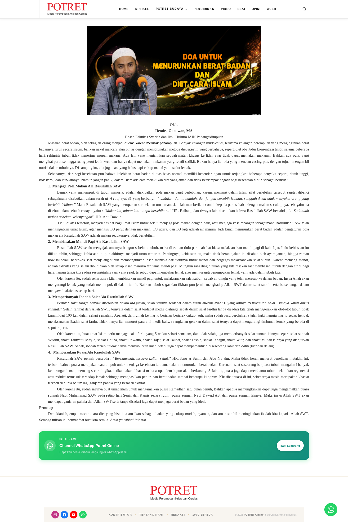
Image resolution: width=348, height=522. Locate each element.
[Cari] (304, 9)
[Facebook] (64, 514)
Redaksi (178, 514)
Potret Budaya (171, 8)
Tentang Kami (151, 514)
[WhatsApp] (83, 514)
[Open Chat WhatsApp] (330, 509)
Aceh (272, 9)
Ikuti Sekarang (290, 445)
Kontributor (120, 514)
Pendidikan (204, 9)
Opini (256, 9)
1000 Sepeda (202, 514)
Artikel (142, 9)
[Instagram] (55, 514)
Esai (241, 9)
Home (124, 9)
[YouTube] (73, 514)
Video (226, 9)
